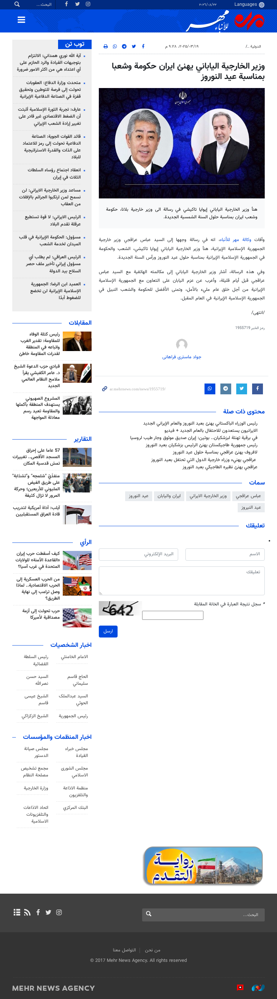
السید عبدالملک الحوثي (73, 700)
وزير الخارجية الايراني (208, 496)
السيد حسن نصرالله (37, 680)
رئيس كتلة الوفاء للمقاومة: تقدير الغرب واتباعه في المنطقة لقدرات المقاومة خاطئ (39, 344)
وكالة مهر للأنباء (235, 240)
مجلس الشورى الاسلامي (74, 772)
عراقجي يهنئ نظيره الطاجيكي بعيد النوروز (220, 467)
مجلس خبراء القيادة (76, 752)
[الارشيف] (16, 913)
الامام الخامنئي (74, 657)
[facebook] (37, 913)
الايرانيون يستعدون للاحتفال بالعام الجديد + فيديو (211, 430)
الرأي (86, 542)
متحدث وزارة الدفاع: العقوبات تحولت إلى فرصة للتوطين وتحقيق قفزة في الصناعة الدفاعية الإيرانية (50, 89)
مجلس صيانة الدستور (36, 752)
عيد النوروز (139, 496)
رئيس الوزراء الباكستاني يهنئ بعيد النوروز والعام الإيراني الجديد (200, 423)
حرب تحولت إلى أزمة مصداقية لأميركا (41, 614)
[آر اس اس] (27, 913)
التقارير (83, 439)
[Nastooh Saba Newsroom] (255, 988)
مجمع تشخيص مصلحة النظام (34, 772)
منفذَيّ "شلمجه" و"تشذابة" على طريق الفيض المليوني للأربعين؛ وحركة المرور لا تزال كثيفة (36, 486)
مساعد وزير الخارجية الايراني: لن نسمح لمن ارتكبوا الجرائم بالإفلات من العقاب (50, 197)
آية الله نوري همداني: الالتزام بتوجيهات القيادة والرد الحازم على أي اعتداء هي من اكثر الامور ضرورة (49, 62)
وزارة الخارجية (36, 788)
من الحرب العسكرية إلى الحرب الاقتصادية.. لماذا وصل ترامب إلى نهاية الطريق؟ (38, 589)
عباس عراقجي (248, 496)
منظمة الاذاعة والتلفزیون (75, 792)
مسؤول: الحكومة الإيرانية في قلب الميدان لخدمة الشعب (50, 241)
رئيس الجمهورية (73, 716)
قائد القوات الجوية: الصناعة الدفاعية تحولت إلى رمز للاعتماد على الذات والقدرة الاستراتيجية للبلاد (52, 147)
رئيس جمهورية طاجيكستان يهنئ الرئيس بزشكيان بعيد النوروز (202, 445)
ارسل (108, 631)
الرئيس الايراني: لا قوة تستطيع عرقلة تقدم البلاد (53, 221)
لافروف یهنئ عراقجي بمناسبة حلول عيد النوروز (215, 452)
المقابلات (80, 323)
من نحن (153, 950)
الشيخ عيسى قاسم (36, 700)
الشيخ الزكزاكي (35, 716)
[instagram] (58, 913)
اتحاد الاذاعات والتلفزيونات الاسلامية (35, 814)
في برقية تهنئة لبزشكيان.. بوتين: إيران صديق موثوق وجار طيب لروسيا (194, 438)
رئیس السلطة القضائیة (36, 660)
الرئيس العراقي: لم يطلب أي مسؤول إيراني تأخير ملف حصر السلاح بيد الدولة (53, 264)
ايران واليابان (169, 496)
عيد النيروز (251, 507)
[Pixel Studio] (236, 988)
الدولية (255, 47)
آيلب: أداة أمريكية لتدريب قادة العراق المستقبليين (36, 511)
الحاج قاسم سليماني (77, 680)
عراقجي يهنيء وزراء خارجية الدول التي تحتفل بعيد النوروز (204, 460)
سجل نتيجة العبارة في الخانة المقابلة (229, 604)
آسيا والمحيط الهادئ (226, 47)
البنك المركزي (75, 807)
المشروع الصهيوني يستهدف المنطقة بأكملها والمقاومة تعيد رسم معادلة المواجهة (38, 408)
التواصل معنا (124, 950)
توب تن (74, 44)
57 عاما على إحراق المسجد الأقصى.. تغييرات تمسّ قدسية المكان (36, 457)
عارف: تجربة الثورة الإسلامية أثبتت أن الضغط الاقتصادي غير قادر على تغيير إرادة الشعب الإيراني (49, 116)
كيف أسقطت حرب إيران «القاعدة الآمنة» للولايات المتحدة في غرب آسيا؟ (38, 560)
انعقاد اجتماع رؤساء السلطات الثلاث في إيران (54, 174)
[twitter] (48, 913)
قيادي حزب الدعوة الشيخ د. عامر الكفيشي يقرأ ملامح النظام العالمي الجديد (37, 376)
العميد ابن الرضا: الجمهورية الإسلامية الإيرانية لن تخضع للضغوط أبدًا (55, 291)
